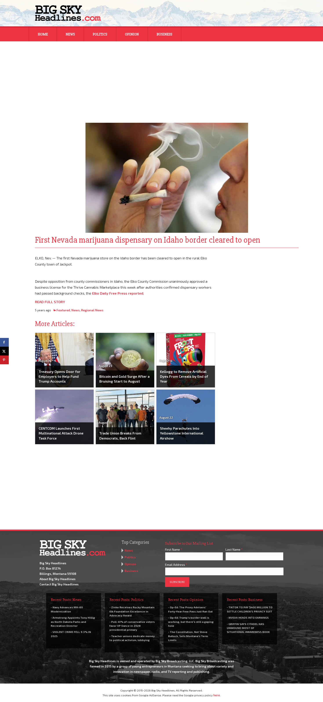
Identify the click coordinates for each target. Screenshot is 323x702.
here (216, 695)
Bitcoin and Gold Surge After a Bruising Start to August (124, 378)
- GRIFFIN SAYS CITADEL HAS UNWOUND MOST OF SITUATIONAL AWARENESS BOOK (248, 628)
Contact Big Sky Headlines (59, 584)
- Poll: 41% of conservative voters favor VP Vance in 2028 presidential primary (132, 625)
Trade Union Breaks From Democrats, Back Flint (120, 435)
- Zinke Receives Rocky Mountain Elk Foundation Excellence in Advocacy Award (131, 611)
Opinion (132, 34)
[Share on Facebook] (4, 342)
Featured (63, 310)
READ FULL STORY (50, 302)
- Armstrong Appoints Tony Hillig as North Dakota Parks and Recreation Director (73, 621)
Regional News (92, 310)
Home (43, 34)
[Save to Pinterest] (4, 360)
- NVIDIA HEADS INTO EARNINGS (248, 617)
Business (164, 34)
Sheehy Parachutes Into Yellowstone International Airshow (181, 433)
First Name (173, 549)
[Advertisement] (161, 79)
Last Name (234, 549)
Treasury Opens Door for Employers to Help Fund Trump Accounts (59, 376)
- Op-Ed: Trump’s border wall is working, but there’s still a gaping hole (191, 621)
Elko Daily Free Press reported (117, 293)
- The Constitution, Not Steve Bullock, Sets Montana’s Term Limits (188, 636)
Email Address (176, 564)
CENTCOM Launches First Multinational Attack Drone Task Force (61, 433)
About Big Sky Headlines (58, 579)
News (70, 34)
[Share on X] (4, 351)
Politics (100, 34)
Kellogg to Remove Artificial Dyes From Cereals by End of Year (184, 376)
